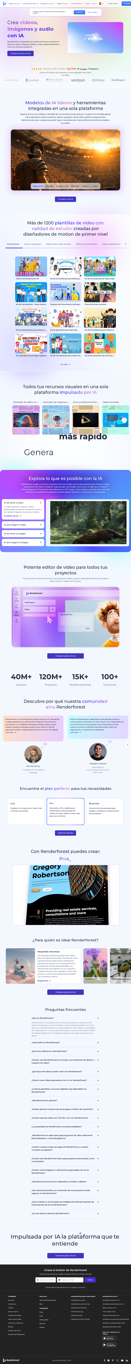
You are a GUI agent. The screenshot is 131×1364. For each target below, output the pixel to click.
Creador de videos (76, 1315)
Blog (41, 1304)
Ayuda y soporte (13, 1311)
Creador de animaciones (78, 1308)
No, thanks (92, 12)
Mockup (42, 1327)
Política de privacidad (14, 1319)
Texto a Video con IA (109, 1311)
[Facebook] (104, 1360)
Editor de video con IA (109, 1308)
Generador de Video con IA (111, 1300)
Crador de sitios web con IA (111, 1315)
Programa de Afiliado (14, 1315)
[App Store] (109, 1338)
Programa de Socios (14, 1330)
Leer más (10, 732)
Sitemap (10, 1327)
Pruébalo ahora (65, 199)
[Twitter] (117, 1360)
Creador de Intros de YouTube (80, 1304)
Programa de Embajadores (16, 1334)
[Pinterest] (113, 1360)
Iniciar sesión (113, 4)
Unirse (90, 1280)
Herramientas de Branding (48, 1300)
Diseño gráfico (44, 1319)
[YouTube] (122, 1360)
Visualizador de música (78, 1300)
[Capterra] (93, 69)
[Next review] (127, 744)
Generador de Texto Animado (80, 1319)
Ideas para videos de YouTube (112, 1327)
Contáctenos (12, 1304)
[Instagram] (108, 1360)
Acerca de (11, 1300)
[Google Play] (109, 1345)
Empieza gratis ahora (20, 53)
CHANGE (79, 12)
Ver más (63, 364)
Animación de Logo (77, 1311)
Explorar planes (65, 833)
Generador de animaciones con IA (113, 1304)
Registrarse (42, 981)
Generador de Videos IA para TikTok (114, 1323)
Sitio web (42, 1323)
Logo (41, 1316)
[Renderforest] (11, 1360)
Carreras (10, 1308)
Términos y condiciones (15, 1323)
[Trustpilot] (82, 69)
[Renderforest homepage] (4, 3)
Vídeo (41, 1312)
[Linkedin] (127, 1360)
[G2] (71, 69)
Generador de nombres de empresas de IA (116, 1319)
